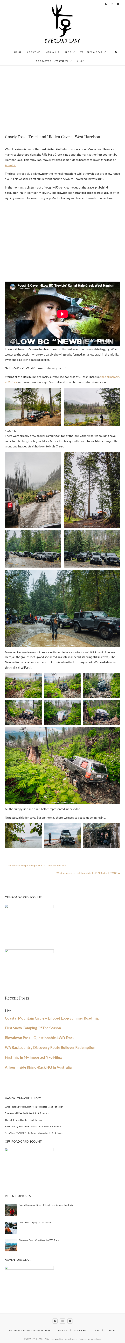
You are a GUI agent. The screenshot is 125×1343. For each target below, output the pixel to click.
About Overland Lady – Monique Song (29, 1330)
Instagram (80, 1330)
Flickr (96, 1330)
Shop (80, 61)
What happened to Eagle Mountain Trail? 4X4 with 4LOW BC (88, 873)
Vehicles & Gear (91, 52)
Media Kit (52, 52)
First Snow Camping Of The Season (33, 1028)
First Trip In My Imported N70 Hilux (33, 1057)
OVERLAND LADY (40, 1339)
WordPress (96, 1339)
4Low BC (10, 165)
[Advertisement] (62, 98)
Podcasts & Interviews (52, 61)
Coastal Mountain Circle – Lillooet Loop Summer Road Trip (52, 1018)
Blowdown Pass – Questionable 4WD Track (40, 1038)
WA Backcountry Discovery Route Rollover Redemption (50, 1048)
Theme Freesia (70, 1339)
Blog (68, 52)
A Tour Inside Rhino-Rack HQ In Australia (38, 1067)
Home (18, 52)
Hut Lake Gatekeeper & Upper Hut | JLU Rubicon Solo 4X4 (35, 865)
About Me (33, 52)
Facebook (62, 1330)
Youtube (111, 1330)
